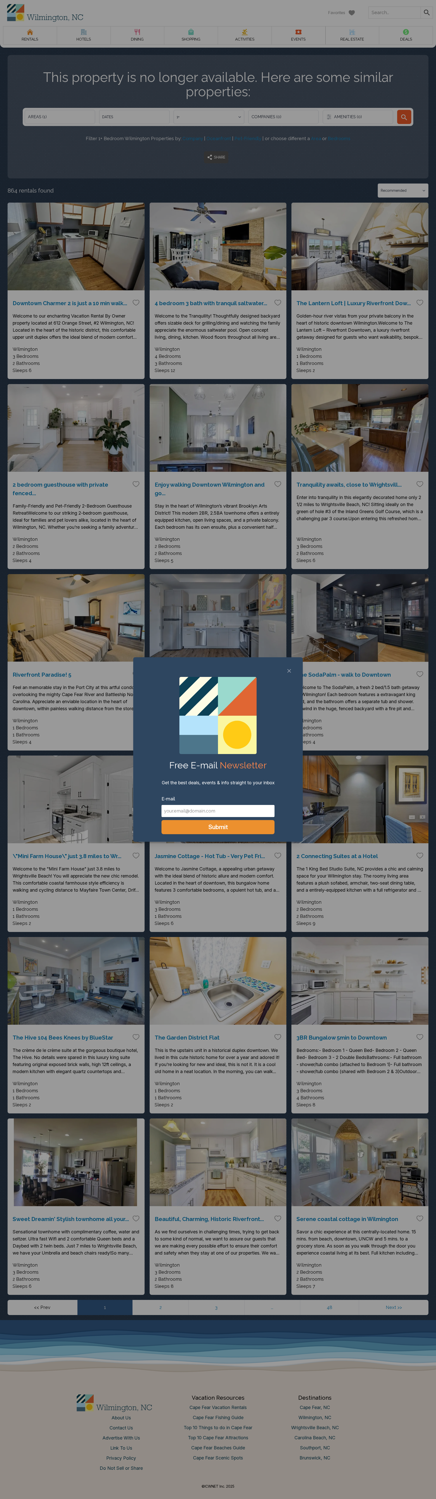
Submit (218, 827)
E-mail (168, 798)
